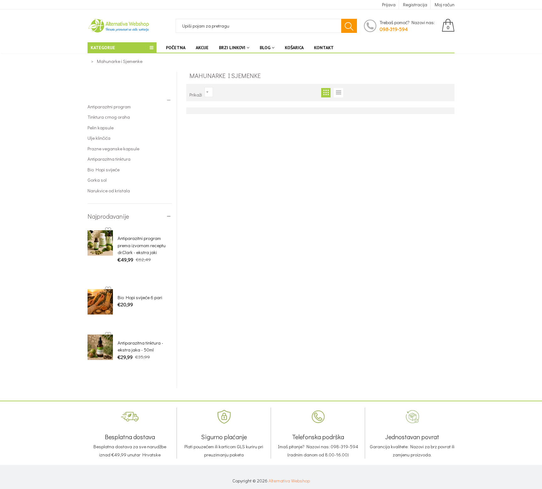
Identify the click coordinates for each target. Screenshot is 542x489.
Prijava (389, 4)
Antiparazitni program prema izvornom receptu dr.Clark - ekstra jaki (142, 245)
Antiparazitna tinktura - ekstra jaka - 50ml (140, 346)
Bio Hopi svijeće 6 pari (140, 297)
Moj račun (444, 4)
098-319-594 (394, 29)
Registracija (415, 4)
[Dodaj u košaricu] (121, 270)
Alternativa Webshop (289, 480)
